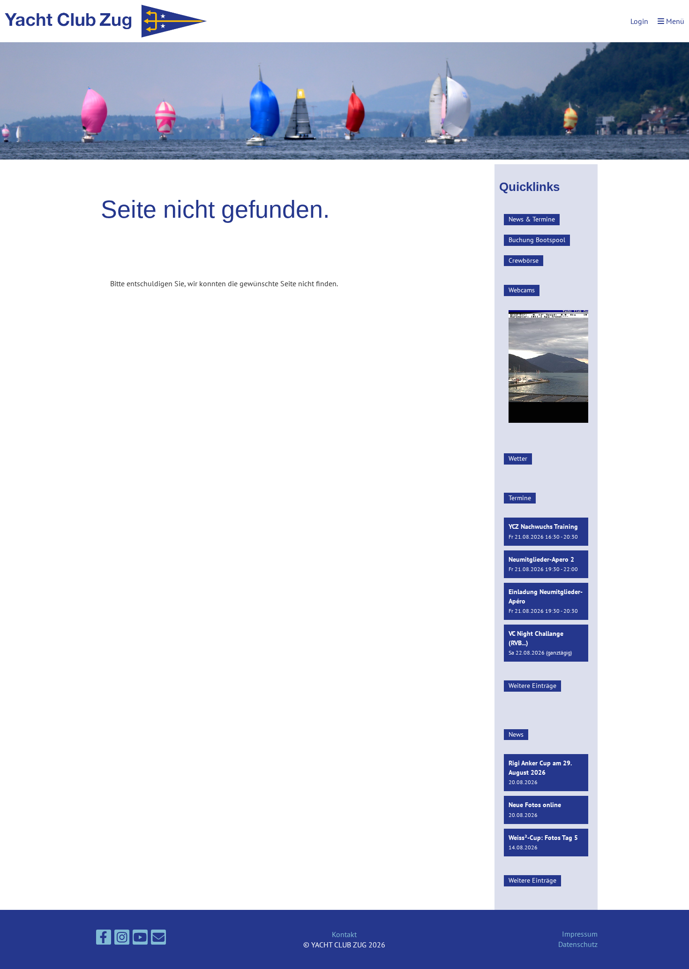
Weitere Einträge (532, 685)
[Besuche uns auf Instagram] (121, 939)
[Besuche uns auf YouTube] (140, 939)
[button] (546, 531)
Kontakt (344, 934)
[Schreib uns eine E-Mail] (158, 939)
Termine (520, 498)
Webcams (522, 290)
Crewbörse (524, 260)
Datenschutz (578, 944)
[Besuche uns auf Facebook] (103, 939)
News (516, 734)
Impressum (580, 933)
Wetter (518, 458)
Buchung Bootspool (537, 240)
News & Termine (532, 219)
